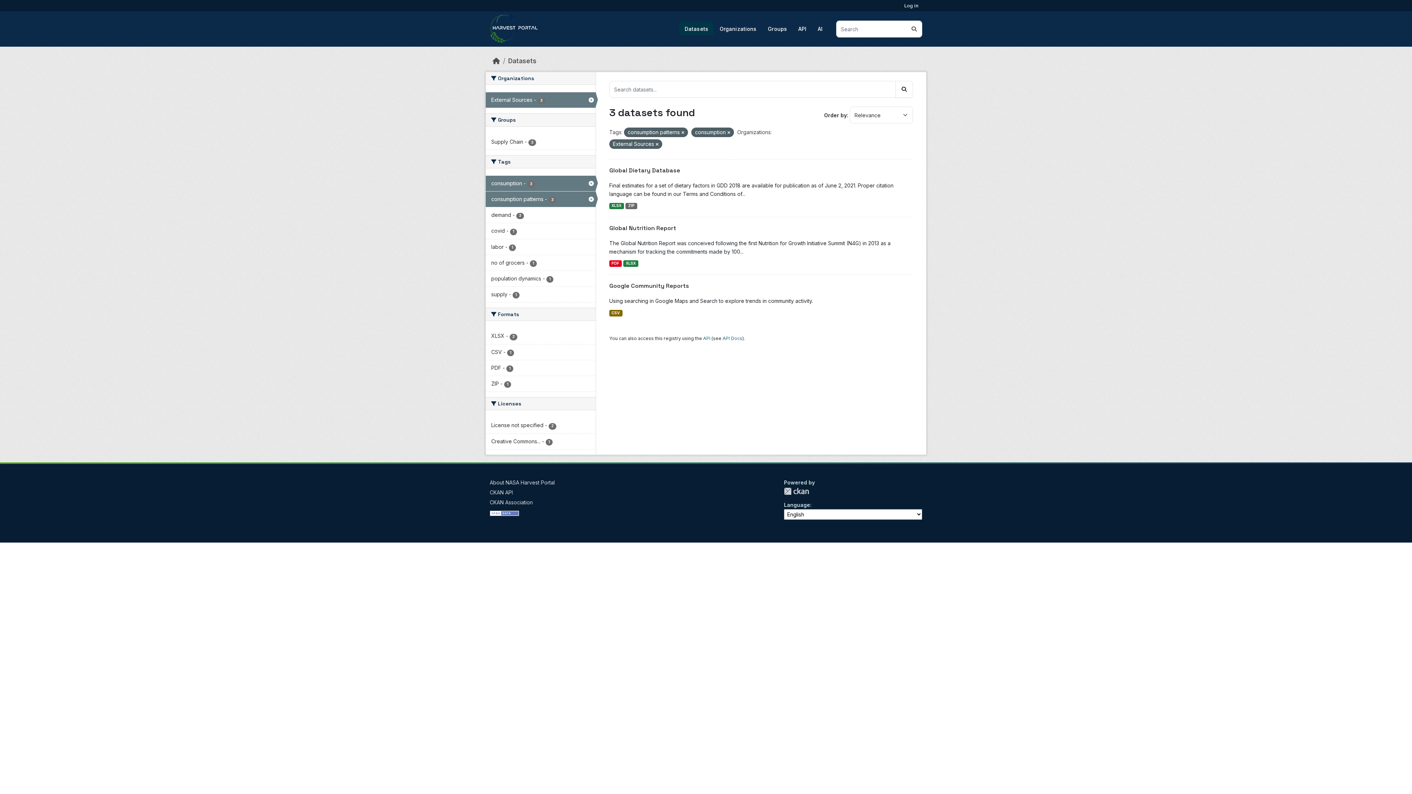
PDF (615, 263)
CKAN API (501, 492)
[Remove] (682, 132)
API (802, 29)
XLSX (616, 205)
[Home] (496, 61)
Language (797, 505)
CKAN (796, 491)
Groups (777, 29)
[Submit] (914, 29)
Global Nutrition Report (642, 228)
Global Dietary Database (644, 170)
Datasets (696, 29)
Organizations (738, 29)
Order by (835, 115)
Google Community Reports (649, 286)
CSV (615, 313)
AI (820, 29)
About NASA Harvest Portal (522, 482)
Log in (911, 5)
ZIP (631, 205)
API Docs (732, 338)
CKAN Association (511, 502)
